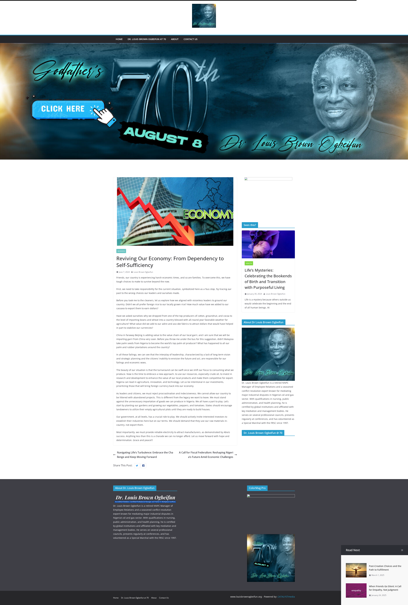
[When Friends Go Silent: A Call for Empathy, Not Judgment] (356, 585)
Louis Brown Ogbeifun (143, 272)
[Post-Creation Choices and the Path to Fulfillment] (356, 565)
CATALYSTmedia (286, 596)
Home (119, 39)
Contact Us (190, 39)
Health (249, 263)
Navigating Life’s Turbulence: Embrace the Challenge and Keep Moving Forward (145, 455)
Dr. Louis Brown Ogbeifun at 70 (147, 39)
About (174, 39)
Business (121, 251)
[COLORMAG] (145, 496)
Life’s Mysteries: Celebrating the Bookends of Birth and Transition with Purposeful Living (268, 278)
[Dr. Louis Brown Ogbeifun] (268, 329)
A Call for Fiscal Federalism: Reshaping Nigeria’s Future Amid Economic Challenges (206, 455)
